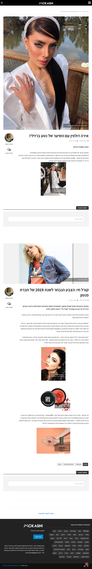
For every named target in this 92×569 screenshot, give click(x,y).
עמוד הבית (86, 11)
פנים (68, 549)
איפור (59, 464)
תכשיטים (76, 557)
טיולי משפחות (85, 538)
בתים (74, 535)
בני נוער (81, 535)
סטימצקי (67, 546)
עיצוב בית (80, 549)
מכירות (73, 542)
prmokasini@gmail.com (33, 553)
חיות (57, 535)
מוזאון (52, 538)
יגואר (71, 538)
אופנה (66, 531)
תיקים (54, 553)
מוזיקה (87, 542)
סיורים (60, 546)
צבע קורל (78, 464)
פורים (73, 549)
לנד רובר (59, 538)
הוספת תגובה (9, 153)
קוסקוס (78, 553)
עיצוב (87, 549)
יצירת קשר (38, 537)
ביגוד (54, 531)
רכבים (66, 553)
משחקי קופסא (59, 542)
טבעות (52, 535)
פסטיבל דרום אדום (59, 549)
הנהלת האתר (9, 144)
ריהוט (72, 553)
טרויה (76, 538)
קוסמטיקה (86, 553)
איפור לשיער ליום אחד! (46, 513)
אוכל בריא (73, 531)
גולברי (69, 535)
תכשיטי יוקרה (85, 557)
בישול (87, 535)
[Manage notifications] (87, 564)
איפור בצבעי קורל (68, 464)
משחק (67, 542)
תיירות (60, 553)
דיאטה (63, 535)
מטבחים (80, 542)
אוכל (79, 531)
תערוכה (69, 557)
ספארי (54, 546)
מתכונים (86, 546)
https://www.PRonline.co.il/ (12, 565)
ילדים (65, 538)
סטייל (74, 546)
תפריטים (62, 557)
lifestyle (86, 531)
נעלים (80, 546)
